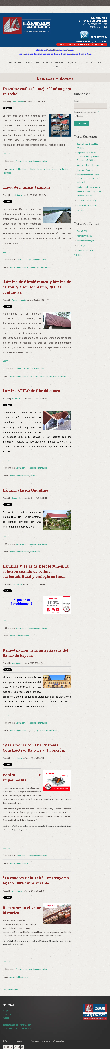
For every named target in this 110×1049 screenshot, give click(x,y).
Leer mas (6, 153)
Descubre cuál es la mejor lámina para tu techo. (37, 91)
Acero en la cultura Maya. (87, 200)
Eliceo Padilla (17, 584)
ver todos (78, 255)
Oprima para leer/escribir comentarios (31, 161)
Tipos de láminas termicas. (27, 187)
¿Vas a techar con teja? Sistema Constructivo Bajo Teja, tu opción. (34, 747)
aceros (82, 245)
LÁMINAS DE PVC (37, 267)
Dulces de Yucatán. (85, 195)
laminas (48, 267)
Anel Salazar (17, 663)
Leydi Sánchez (18, 101)
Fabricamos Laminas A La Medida (82, 44)
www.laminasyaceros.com (91, 41)
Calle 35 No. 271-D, (99, 18)
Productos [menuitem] (14, 62)
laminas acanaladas (45, 169)
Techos (33, 169)
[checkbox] (90, 116)
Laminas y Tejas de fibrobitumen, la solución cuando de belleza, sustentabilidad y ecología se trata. (36, 571)
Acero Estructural (86, 236)
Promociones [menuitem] (94, 62)
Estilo (32, 475)
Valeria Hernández (19, 300)
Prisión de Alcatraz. (85, 170)
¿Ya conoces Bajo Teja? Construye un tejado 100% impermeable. (36, 880)
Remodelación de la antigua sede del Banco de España (35, 652)
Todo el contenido (10, 989)
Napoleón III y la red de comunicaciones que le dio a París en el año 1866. (88, 156)
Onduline (62, 376)
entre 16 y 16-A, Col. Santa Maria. (92, 20)
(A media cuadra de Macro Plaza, (94, 23)
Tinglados (7, 173)
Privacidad (7, 1014)
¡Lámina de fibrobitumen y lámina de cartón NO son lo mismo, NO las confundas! (37, 287)
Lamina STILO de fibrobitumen (31, 390)
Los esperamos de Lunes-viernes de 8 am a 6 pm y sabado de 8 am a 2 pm (55, 54)
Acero (82, 231)
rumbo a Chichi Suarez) (98, 26)
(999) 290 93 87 (98, 36)
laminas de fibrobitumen (19, 169)
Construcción (85, 250)
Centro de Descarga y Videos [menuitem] (44, 62)
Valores (6, 1018)
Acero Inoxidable (86, 240)
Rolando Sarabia (18, 398)
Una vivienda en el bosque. (88, 165)
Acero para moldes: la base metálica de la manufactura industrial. (88, 178)
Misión (5, 1011)
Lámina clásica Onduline (25, 490)
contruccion (35, 551)
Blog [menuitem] (55, 66)
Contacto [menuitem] (74, 62)
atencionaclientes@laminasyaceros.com (55, 50)
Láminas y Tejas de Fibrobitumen (43, 376)
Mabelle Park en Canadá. (87, 205)
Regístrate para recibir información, (17, 1027)
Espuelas (81, 210)
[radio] (90, 116)
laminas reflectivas (61, 169)
